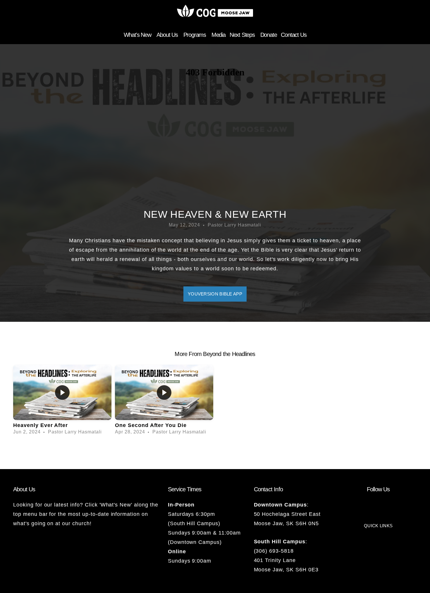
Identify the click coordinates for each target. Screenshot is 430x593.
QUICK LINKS (378, 525)
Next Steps (243, 35)
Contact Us (293, 35)
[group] (62, 401)
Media (218, 35)
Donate (268, 35)
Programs (195, 35)
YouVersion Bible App (215, 293)
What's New (138, 35)
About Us (167, 35)
